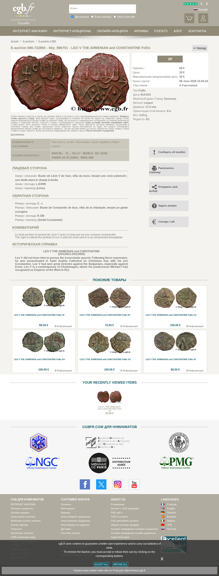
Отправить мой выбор (163, 188)
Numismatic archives (22, 533)
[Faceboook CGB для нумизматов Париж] (85, 484)
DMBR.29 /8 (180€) (65, 157)
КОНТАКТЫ (197, 31)
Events (161, 31)
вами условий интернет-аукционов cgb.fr (106, 122)
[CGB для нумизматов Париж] (23, 24)
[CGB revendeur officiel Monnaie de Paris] (109, 463)
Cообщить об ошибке (171, 152)
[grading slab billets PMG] (176, 463)
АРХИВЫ (141, 31)
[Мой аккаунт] (203, 22)
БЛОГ (178, 31)
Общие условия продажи (125, 524)
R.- (68, 153)
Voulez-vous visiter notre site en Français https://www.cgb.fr (109, 570)
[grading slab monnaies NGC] (42, 463)
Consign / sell (166, 221)
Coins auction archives (23, 516)
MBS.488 (87, 157)
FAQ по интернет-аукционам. (100, 131)
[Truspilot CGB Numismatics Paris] (190, 4)
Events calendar (19, 524)
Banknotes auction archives (26, 520)
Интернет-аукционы (72, 31)
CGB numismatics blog (23, 537)
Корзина (65, 512)
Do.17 (76, 153)
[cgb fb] (206, 4)
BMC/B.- (58, 153)
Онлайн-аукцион (112, 31)
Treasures (16, 529)
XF (170, 59)
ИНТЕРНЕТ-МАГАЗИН (30, 31)
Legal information (120, 537)
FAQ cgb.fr (117, 512)
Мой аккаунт (68, 508)
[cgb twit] (200, 4)
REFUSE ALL (120, 564)
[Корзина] (189, 22)
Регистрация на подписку (75, 524)
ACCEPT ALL (101, 564)
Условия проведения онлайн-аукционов (133, 533)
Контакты (66, 504)
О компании (117, 504)
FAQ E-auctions (119, 516)
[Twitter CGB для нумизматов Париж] (101, 484)
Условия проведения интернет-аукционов (134, 529)
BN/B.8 (88, 153)
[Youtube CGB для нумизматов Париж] (134, 484)
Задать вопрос (167, 205)
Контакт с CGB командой (125, 508)
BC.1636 (101, 153)
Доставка (66, 529)
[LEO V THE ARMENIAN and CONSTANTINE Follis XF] (70, 111)
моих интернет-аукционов (75, 516)
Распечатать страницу (161, 170)
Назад (201, 48)
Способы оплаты (70, 533)
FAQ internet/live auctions (125, 520)
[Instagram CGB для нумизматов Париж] (118, 484)
